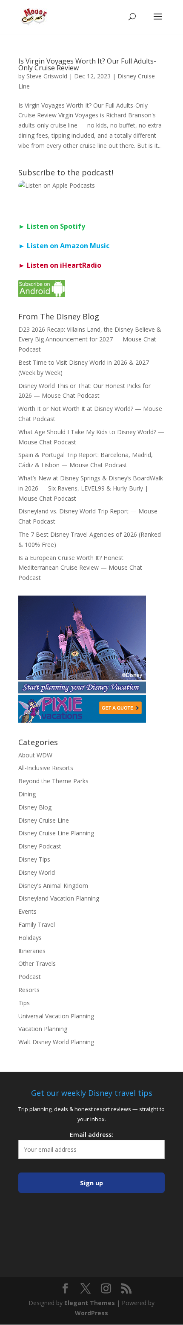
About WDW (35, 755)
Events (27, 911)
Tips (24, 1003)
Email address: (91, 1135)
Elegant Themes (89, 1303)
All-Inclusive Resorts (45, 768)
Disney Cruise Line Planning (56, 833)
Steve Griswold (46, 76)
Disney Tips (34, 859)
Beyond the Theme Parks (53, 781)
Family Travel (36, 924)
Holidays (30, 938)
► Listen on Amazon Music (63, 245)
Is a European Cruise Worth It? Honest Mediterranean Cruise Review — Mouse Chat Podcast (80, 568)
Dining (27, 794)
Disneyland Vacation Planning (58, 898)
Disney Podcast (39, 846)
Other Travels (37, 963)
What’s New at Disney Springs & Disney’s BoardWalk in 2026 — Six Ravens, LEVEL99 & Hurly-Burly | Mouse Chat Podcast (90, 488)
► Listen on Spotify (51, 226)
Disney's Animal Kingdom (53, 885)
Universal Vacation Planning (56, 1016)
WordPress (91, 1313)
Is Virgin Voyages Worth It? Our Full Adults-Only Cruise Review (87, 64)
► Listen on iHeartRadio (59, 265)
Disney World (36, 872)
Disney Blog (34, 807)
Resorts (29, 990)
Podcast (29, 977)
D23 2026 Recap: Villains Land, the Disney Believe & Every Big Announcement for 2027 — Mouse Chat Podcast (89, 339)
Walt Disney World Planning (56, 1042)
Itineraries (32, 951)
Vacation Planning (42, 1029)
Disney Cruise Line (43, 820)
